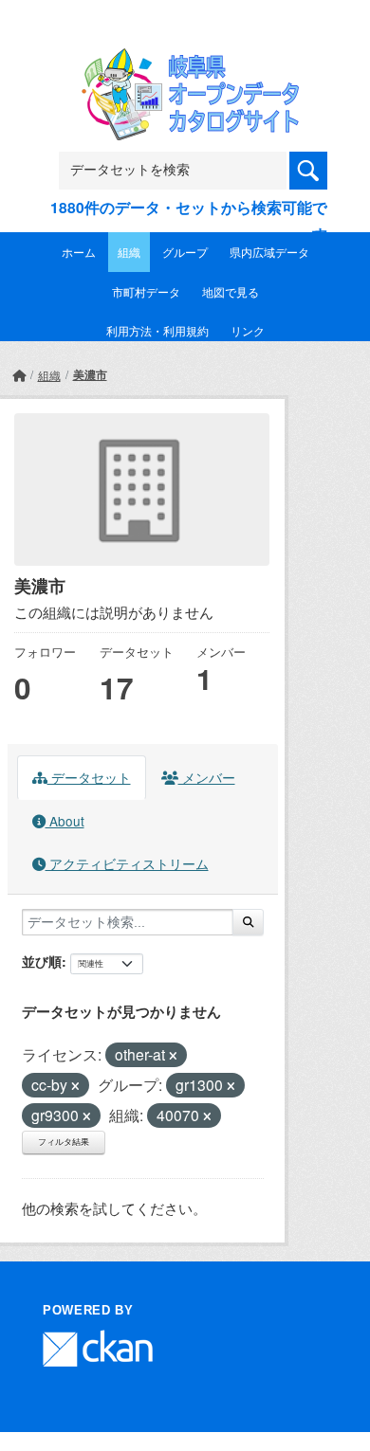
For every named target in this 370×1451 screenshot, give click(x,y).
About (65, 820)
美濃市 (90, 374)
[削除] (173, 1055)
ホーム (79, 252)
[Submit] (248, 922)
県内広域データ (269, 252)
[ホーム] (19, 375)
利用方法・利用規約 (157, 330)
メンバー (206, 777)
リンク (248, 330)
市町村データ (146, 291)
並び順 (42, 961)
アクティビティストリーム (127, 863)
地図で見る (230, 291)
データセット (89, 777)
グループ (185, 252)
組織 (129, 252)
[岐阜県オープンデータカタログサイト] (185, 60)
